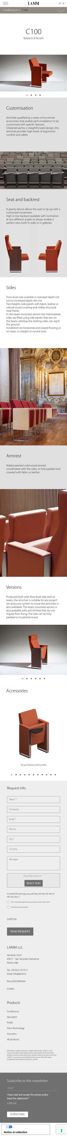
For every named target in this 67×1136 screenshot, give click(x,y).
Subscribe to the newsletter (19, 907)
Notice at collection (15, 1132)
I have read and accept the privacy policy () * (30, 902)
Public (10, 1023)
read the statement (43, 902)
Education (12, 1017)
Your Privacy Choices (28, 1126)
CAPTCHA (12, 919)
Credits (10, 989)
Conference (10, 10)
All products (13, 1039)
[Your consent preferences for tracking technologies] (62, 1131)
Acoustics (12, 1034)
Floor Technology (15, 1028)
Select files (34, 883)
